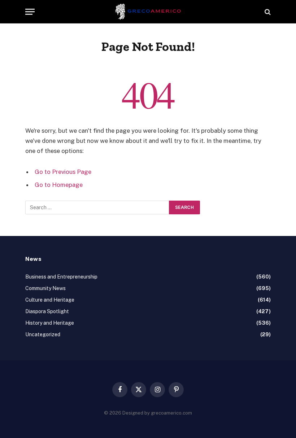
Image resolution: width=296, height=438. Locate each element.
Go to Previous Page (63, 171)
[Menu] (30, 12)
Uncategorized (42, 334)
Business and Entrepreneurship (61, 277)
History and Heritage (49, 323)
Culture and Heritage (49, 300)
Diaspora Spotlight (47, 311)
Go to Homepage (59, 184)
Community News (45, 288)
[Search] (267, 12)
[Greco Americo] (148, 11)
